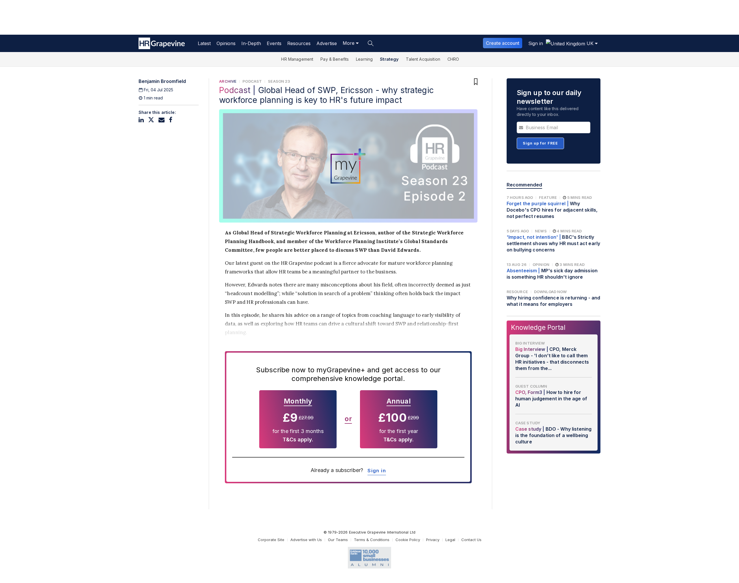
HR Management (297, 59)
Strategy (389, 59)
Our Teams (338, 539)
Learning (364, 59)
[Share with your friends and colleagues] (161, 120)
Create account (502, 43)
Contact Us (471, 539)
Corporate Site (271, 539)
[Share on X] (151, 120)
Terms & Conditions (371, 539)
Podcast (252, 81)
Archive (227, 81)
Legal (450, 539)
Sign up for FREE (540, 143)
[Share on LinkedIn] (141, 120)
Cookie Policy (407, 539)
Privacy (432, 539)
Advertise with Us (306, 539)
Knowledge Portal (538, 327)
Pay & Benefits (334, 59)
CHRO (453, 59)
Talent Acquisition (423, 59)
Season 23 (279, 81)
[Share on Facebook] (170, 120)
